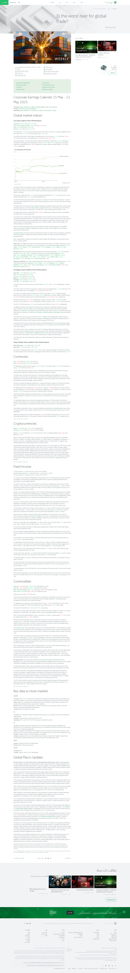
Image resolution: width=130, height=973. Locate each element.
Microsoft (16, 249)
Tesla (63, 245)
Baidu (22, 110)
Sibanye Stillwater (56, 265)
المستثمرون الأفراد (112, 940)
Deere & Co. (27, 107)
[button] (112, 73)
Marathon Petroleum (26, 255)
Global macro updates (47, 89)
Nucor (15, 239)
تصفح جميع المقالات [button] (111, 899)
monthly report (20, 627)
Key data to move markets (48, 87)
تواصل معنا (27, 939)
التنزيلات (62, 939)
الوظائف (28, 940)
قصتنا (28, 932)
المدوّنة (28, 934)
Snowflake (33, 110)
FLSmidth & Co (24, 310)
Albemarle (30, 263)
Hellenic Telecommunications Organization (49, 312)
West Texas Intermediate (20, 589)
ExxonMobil (40, 226)
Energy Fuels (41, 258)
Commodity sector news (48, 85)
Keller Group (32, 308)
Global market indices (21, 85)
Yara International (38, 265)
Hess (34, 257)
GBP (15, 363)
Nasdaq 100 (17, 124)
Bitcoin (15, 428)
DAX (15, 274)
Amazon (23, 228)
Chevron (43, 257)
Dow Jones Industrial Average (22, 125)
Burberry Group (55, 323)
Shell (28, 258)
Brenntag (16, 339)
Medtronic (27, 110)
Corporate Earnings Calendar (23, 83)
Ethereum (16, 430)
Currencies (19, 87)
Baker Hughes (54, 257)
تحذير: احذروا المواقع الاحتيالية (58, 968)
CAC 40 (16, 276)
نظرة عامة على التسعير (78, 937)
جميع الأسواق (96, 932)
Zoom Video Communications (44, 110)
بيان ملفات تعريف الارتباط (112, 968)
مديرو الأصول (113, 935)
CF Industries (50, 263)
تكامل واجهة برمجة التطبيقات (58, 934)
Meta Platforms (36, 247)
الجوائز (28, 937)
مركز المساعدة (27, 942)
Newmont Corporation (19, 266)
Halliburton (57, 255)
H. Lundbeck (43, 316)
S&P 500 (16, 129)
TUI (42, 329)
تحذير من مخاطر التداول (103, 968)
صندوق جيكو (61, 937)
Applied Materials (40, 107)
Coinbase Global (18, 233)
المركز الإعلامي (27, 935)
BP (14, 257)
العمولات (69, 968)
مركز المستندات (80, 968)
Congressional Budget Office (47, 816)
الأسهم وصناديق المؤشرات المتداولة (75, 932)
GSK (27, 318)
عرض (63, 940)
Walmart (33, 107)
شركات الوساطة (113, 934)
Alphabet (48, 247)
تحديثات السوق (44, 934)
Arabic (27, 923)
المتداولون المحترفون (112, 939)
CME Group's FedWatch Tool (36, 516)
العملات (97, 934)
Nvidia (64, 228)
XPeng (54, 110)
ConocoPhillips (24, 257)
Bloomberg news (58, 408)
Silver (15, 588)
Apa (15, 255)
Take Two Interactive (51, 107)
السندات (97, 937)
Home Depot (22, 108)
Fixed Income (45, 83)
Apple (58, 247)
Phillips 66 (57, 253)
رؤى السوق (45, 932)
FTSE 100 (16, 281)
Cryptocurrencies (20, 89)
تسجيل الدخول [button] (13, 2)
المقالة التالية (67, 858)
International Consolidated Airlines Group (36, 332)
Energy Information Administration (51, 659)
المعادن (80, 935)
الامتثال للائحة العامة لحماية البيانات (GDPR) (91, 968)
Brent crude (17, 591)
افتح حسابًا (70, 912)
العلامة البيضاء (61, 935)
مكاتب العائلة (113, 937)
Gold (15, 586)
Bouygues (41, 308)
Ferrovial (26, 308)
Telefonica (32, 312)
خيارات (98, 935)
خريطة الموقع (74, 968)
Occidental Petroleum (43, 255)
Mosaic (40, 263)
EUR (15, 361)
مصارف (115, 932)
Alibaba (21, 107)
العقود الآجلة (80, 934)
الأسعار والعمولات (96, 939)
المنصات (62, 932)
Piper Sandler (35, 207)
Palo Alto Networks (31, 108)
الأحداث (45, 935)
